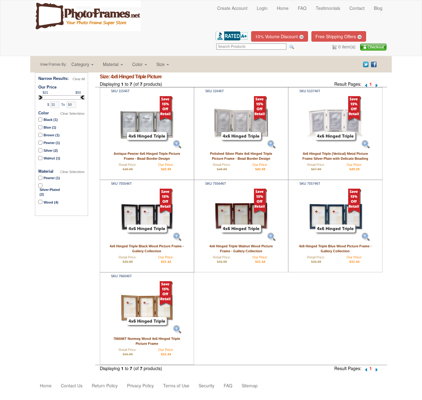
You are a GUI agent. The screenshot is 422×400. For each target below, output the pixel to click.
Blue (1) (50, 127)
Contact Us (71, 385)
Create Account (232, 8)
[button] (82, 64)
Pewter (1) (52, 143)
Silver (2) (51, 150)
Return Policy (105, 385)
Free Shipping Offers (336, 36)
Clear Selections (72, 113)
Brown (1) (52, 135)
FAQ (302, 8)
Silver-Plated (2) (50, 192)
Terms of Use (176, 385)
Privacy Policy (140, 385)
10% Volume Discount (277, 36)
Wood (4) (51, 202)
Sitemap (250, 385)
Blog (378, 8)
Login (262, 8)
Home (283, 8)
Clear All (79, 79)
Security (206, 385)
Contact (357, 8)
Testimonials (328, 8)
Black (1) (51, 120)
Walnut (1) (52, 158)
